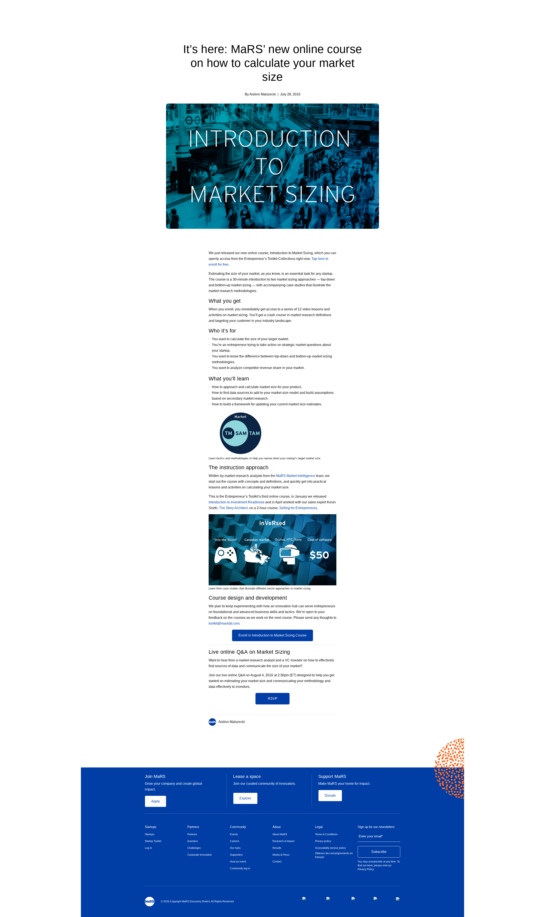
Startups (150, 827)
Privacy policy (323, 841)
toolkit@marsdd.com (224, 623)
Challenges (194, 847)
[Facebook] (318, 721)
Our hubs (235, 847)
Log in (148, 847)
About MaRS (279, 834)
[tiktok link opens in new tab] (398, 899)
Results (276, 847)
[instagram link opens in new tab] (335, 898)
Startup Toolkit (153, 841)
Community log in (240, 868)
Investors (192, 841)
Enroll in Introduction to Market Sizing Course (272, 635)
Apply (155, 801)
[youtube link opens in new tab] (381, 898)
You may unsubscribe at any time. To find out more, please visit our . (379, 865)
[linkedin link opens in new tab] (359, 898)
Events (234, 834)
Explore (245, 798)
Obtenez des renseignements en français (334, 855)
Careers (234, 841)
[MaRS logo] (149, 901)
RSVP (272, 698)
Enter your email (371, 836)
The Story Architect (233, 508)
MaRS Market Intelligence (295, 476)
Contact (276, 861)
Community (238, 827)
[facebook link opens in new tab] (311, 898)
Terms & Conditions (326, 834)
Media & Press (280, 854)
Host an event (238, 861)
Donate (330, 795)
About (276, 827)
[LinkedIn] (334, 721)
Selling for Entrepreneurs (298, 508)
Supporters (236, 854)
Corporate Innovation (199, 854)
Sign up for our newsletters (376, 827)
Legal (319, 827)
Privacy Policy (366, 869)
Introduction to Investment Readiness (236, 502)
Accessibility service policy (330, 847)
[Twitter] (327, 721)
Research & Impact (283, 841)
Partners (193, 827)
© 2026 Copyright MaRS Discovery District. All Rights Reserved (197, 901)
